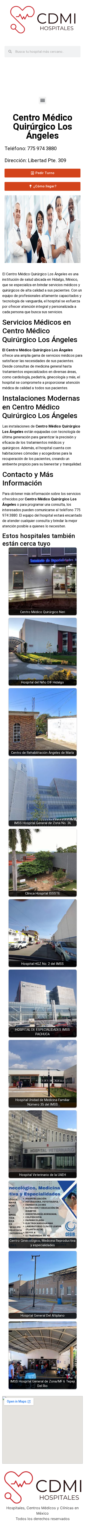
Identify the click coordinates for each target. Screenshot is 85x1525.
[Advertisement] (42, 80)
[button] (42, 100)
